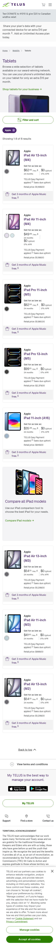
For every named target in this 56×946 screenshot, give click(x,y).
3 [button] (32, 181)
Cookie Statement (24, 918)
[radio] (6, 171)
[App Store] (17, 789)
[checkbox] (9, 130)
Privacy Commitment (16, 921)
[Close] (52, 871)
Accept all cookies (30, 939)
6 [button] (18, 197)
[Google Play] (38, 789)
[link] (5, 50)
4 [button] (37, 170)
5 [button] (11, 32)
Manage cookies (30, 929)
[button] (50, 4)
